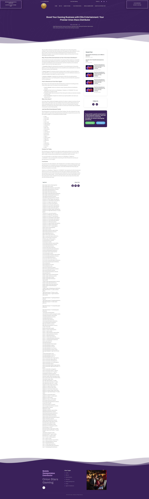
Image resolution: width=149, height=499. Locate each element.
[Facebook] (43, 487)
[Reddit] (97, 104)
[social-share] (72, 186)
